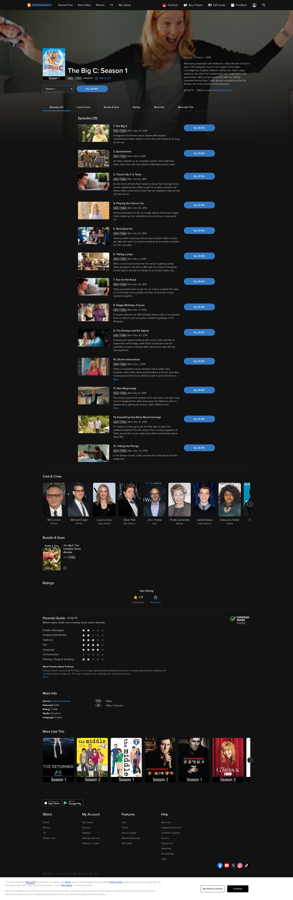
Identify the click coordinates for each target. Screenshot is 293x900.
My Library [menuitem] (125, 5)
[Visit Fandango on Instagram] (240, 865)
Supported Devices (171, 827)
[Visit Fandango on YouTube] (227, 865)
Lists (124, 822)
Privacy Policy (116, 882)
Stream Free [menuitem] (65, 5)
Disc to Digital (129, 832)
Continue (237, 888)
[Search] (264, 5)
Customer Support (170, 832)
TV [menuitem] (111, 5)
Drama (67, 701)
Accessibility (167, 853)
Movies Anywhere (131, 838)
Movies (46, 827)
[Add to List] (65, 568)
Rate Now (156, 602)
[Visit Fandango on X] (233, 865)
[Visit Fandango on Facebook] (220, 865)
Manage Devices (91, 838)
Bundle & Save (111, 107)
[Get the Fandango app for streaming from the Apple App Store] (52, 803)
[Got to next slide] (250, 504)
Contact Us (167, 843)
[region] (146, 888)
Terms (68, 882)
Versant (30, 882)
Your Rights (66, 885)
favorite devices (221, 90)
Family (125, 827)
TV (44, 832)
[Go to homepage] (39, 5)
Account (86, 827)
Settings (86, 832)
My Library (87, 822)
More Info (159, 107)
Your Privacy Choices (212, 888)
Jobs (163, 859)
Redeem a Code (90, 843)
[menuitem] (216, 5)
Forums (165, 838)
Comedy (56, 701)
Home (46, 822)
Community (138, 602)
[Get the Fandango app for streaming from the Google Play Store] (72, 803)
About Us (166, 822)
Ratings (137, 107)
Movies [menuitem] (100, 5)
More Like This (185, 107)
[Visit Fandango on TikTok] (246, 865)
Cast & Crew (83, 107)
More (116, 379)
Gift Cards (127, 843)
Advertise (166, 848)
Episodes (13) (56, 107)
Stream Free (49, 838)
